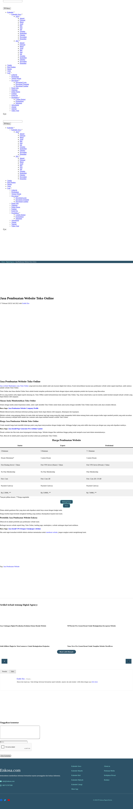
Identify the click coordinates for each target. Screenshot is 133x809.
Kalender (10, 12)
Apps (9, 71)
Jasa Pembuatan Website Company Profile (23, 408)
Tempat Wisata (16, 78)
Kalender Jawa (16, 14)
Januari (22, 18)
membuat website (52, 532)
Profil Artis (15, 88)
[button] (14, 12)
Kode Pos (14, 95)
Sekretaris (19, 103)
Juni (21, 28)
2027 (17, 41)
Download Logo (21, 82)
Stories (9, 69)
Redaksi (106, 780)
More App (74, 789)
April (21, 24)
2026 (17, 16)
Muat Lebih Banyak (66, 652)
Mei (21, 26)
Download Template (22, 84)
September (23, 33)
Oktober (22, 35)
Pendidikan (15, 97)
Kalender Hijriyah (77, 780)
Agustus (22, 31)
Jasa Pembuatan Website (11, 566)
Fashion (14, 93)
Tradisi (9, 65)
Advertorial (15, 105)
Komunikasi (20, 101)
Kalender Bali (76, 775)
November (23, 37)
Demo (66, 505)
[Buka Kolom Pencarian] (4, 114)
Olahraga (14, 90)
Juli (21, 29)
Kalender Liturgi (76, 784)
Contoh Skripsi (20, 99)
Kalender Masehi (77, 771)
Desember (23, 39)
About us (107, 766)
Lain (8, 73)
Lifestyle (14, 75)
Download (14, 80)
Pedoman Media (109, 771)
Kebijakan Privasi (110, 775)
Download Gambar (22, 86)
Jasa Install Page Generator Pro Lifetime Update (25, 429)
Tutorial (14, 109)
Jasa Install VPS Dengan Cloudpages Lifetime (24, 529)
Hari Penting (11, 67)
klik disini (95, 682)
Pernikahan (15, 76)
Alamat (13, 107)
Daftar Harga (15, 92)
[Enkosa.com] (12, 6)
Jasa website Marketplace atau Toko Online (14, 386)
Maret (22, 22)
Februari (22, 20)
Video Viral (15, 110)
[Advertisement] (66, 246)
